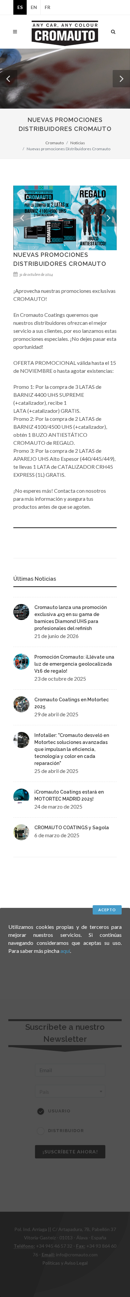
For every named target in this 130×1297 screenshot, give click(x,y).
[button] (8, 78)
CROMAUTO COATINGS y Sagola (71, 827)
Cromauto (54, 142)
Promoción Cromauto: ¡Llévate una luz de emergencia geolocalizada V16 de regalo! (74, 664)
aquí (65, 951)
